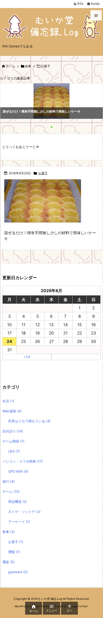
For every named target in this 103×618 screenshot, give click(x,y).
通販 (8, 562)
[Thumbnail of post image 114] (44, 204)
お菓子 (43, 173)
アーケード (19, 522)
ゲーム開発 (13, 441)
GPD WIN (18, 471)
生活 (8, 401)
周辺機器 (17, 501)
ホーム (10, 66)
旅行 (8, 481)
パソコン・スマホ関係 (22, 461)
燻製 (14, 552)
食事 (28, 66)
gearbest (18, 572)
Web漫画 (12, 411)
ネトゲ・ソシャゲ (24, 512)
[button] (8, 102)
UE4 (14, 451)
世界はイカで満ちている (29, 421)
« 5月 (27, 357)
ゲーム (11, 491)
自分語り (12, 431)
